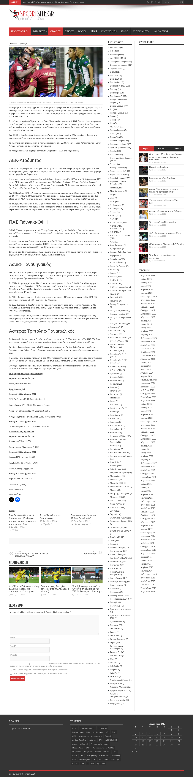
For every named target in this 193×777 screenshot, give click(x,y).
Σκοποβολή (115, 629)
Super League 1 (117, 171)
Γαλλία (113, 294)
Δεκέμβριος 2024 (148, 345)
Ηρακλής (114, 384)
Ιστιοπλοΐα (114, 394)
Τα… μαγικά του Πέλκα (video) (162, 222)
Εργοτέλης (114, 373)
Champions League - (87, 728)
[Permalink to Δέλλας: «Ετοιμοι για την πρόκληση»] (143, 218)
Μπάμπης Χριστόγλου (119, 493)
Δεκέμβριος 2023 (148, 387)
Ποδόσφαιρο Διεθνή (118, 599)
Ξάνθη (113, 511)
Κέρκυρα (114, 422)
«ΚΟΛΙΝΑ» (115, 48)
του (103, 763)
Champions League (118, 61)
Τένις (112, 659)
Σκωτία (113, 632)
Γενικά (113, 297)
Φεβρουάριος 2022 (149, 463)
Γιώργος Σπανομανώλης (120, 317)
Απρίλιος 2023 (147, 414)
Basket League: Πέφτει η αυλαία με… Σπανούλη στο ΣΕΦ (32, 553)
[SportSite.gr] (31, 19)
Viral (112, 198)
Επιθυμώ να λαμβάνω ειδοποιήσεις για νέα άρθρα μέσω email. (40, 673)
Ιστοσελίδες (115, 398)
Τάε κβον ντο (116, 656)
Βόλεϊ (82, 31)
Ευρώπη (113, 377)
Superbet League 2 (118, 178)
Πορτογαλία (115, 606)
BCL (112, 51)
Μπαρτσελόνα (77, 748)
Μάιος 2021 (146, 491)
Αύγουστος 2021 (148, 480)
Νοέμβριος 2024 (147, 348)
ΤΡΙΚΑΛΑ (114, 676)
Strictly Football (117, 168)
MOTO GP (114, 127)
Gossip (113, 120)
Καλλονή (114, 405)
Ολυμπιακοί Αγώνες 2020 (121, 521)
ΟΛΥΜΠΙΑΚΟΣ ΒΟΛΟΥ (120, 531)
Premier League (117, 141)
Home (14, 43)
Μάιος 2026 (146, 286)
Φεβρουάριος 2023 (149, 421)
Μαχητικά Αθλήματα (119, 473)
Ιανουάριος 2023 (148, 425)
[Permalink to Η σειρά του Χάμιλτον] (143, 174)
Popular (146, 148)
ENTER (113, 72)
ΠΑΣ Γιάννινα (116, 578)
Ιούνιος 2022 (146, 449)
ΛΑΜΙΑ (113, 462)
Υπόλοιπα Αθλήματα (119, 680)
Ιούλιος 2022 (146, 446)
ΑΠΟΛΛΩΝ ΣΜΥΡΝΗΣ (120, 235)
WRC (112, 202)
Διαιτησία (114, 334)
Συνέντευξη (115, 652)
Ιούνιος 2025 (146, 324)
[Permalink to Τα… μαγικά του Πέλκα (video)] (143, 229)
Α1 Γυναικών (116, 205)
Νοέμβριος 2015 (147, 585)
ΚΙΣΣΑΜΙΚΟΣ (116, 425)
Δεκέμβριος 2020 (148, 508)
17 (135, 741)
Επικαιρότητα (116, 366)
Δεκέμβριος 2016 (148, 539)
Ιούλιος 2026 (146, 279)
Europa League (116, 106)
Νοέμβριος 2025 (147, 307)
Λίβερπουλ (84, 744)
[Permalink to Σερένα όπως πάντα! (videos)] (143, 185)
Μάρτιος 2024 (146, 376)
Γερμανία (114, 301)
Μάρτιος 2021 (146, 498)
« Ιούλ (134, 751)
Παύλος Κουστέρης (118, 581)
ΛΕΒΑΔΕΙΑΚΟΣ (111, 740)
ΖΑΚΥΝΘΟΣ (115, 380)
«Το (107, 732)
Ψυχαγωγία (115, 703)
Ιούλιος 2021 (146, 484)
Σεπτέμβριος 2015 (148, 588)
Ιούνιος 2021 (146, 487)
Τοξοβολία (114, 666)
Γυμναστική (115, 327)
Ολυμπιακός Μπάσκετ (92, 752)
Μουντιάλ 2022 (116, 483)
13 (157, 737)
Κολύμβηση (109, 31)
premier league (98, 732)
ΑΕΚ (112, 215)
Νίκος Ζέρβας (116, 500)
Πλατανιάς (114, 588)
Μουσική (114, 490)
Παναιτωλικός (116, 551)
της (98, 763)
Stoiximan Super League (120, 158)
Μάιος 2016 (146, 564)
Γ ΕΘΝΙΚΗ (114, 280)
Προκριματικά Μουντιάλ (120, 609)
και (77, 763)
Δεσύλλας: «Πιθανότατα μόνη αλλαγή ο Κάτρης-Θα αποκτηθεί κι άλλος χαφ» (53, 2)
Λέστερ (75, 744)
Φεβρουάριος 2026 (149, 296)
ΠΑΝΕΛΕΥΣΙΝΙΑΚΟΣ (119, 558)
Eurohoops (114, 93)
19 (150, 741)
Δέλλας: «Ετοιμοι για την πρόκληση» (165, 211)
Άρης (112, 242)
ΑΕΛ (112, 219)
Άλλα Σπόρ (161, 31)
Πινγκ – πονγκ (116, 585)
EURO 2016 (102, 728)
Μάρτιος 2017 (146, 529)
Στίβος (69, 31)
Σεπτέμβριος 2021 (148, 477)
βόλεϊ (112, 760)
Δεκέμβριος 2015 (148, 581)
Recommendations (118, 144)
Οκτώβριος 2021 (148, 473)
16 (179, 737)
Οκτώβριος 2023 (148, 394)
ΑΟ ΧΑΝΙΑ (114, 232)
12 (150, 737)
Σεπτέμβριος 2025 (148, 314)
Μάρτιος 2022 (146, 460)
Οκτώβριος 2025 (148, 310)
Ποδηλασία (115, 592)
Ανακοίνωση (84, 736)
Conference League (118, 65)
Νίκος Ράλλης (116, 504)
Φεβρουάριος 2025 (149, 338)
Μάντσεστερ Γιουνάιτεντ (99, 744)
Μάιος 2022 (146, 453)
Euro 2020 (114, 75)
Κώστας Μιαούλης (118, 452)
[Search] (181, 2)
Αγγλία (113, 212)
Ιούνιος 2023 (146, 407)
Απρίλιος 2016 (147, 567)
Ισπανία (113, 391)
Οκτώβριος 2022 (148, 435)
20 (157, 741)
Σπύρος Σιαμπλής (117, 639)
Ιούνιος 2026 (146, 282)
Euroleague (115, 96)
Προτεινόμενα (116, 622)
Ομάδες (55, 31)
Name (12, 637)
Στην (94, 760)
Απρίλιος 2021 (147, 494)
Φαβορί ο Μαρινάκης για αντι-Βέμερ (165, 233)
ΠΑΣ (81, 756)
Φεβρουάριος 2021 (149, 501)
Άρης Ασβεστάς (116, 245)
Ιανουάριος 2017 (148, 536)
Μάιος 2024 (146, 369)
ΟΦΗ (112, 540)
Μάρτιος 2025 (146, 335)
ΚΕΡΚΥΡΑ (114, 418)
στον (92, 763)
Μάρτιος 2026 (146, 293)
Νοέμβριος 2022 (147, 432)
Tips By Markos (117, 191)
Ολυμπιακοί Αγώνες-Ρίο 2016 (103, 748)
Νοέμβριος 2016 (147, 543)
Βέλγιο (113, 269)
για (118, 760)
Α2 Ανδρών (115, 208)
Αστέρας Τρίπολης (118, 252)
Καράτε (113, 412)
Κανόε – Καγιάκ (117, 408)
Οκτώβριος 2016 (148, 546)
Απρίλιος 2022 (147, 456)
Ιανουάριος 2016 (148, 578)
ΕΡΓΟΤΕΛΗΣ (116, 370)
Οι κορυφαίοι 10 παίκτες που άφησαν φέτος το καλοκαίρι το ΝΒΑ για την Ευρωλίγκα (165, 157)
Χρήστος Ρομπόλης (118, 690)
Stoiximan (114, 154)
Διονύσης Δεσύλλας (118, 337)
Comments (176, 148)
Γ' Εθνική (114, 283)
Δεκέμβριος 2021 (148, 470)
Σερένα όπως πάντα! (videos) (162, 178)
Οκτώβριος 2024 (148, 352)
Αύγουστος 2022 (148, 442)
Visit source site (16, 489)
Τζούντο (113, 662)
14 (164, 737)
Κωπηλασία (115, 449)
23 (179, 741)
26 (150, 745)
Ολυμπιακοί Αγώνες (119, 518)
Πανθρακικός (116, 561)
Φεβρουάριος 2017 (149, 532)
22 (171, 741)
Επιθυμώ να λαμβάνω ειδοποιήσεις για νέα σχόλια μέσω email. (41, 670)
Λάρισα (113, 466)
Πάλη (112, 544)
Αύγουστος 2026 (148, 276)
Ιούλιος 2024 (146, 362)
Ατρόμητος (114, 256)
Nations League (117, 130)
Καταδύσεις (115, 415)
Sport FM (22, 102)
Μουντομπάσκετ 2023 (119, 486)
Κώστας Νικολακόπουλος (121, 456)
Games (113, 116)
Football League (117, 113)
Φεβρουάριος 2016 (149, 574)
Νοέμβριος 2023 (147, 390)
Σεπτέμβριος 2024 (148, 355)
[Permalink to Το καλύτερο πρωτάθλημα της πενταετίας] (143, 262)
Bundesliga (115, 54)
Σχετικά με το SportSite (21, 728)
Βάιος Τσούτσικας (118, 266)
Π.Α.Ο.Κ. (106, 752)
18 (143, 741)
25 (143, 745)
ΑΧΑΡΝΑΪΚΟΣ (116, 263)
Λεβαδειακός (115, 469)
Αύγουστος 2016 (148, 553)
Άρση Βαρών (116, 249)
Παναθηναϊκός (116, 547)
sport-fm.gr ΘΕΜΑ (118, 147)
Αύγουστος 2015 (148, 592)
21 (164, 741)
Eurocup (113, 89)
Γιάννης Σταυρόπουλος (120, 304)
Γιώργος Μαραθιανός (119, 310)
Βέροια (113, 273)
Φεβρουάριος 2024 (149, 380)
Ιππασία (113, 387)
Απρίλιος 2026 (147, 289)
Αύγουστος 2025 (148, 317)
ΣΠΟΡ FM (114, 635)
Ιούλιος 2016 (146, 557)
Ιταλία (112, 401)
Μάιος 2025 (146, 328)
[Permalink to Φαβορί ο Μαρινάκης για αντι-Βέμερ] (143, 240)
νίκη (82, 763)
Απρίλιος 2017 (147, 526)
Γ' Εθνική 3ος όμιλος (119, 290)
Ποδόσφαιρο (19, 31)
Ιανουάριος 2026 (148, 300)
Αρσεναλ (108, 736)
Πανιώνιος (114, 565)
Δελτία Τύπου (116, 330)
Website (13, 655)
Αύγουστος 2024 (148, 359)
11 (143, 737)
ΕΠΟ (101, 740)
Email (12, 646)
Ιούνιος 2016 (146, 560)
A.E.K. (74, 728)
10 (135, 737)
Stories (113, 164)
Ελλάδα (113, 351)
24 (135, 745)
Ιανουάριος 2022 (148, 467)
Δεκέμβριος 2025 (148, 303)
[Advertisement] (129, 17)
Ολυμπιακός (115, 527)
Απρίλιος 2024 (147, 373)
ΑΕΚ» (74, 736)
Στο (100, 760)
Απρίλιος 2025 (147, 331)
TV (111, 195)
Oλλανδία (114, 137)
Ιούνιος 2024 (146, 366)
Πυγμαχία (114, 625)
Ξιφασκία (114, 514)
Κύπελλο (114, 432)
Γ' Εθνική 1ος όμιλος (119, 287)
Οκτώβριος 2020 (148, 515)
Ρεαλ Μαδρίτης (84, 760)
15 (171, 737)
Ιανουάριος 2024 (148, 383)
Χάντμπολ (114, 683)
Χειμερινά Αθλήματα (119, 687)
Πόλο (124, 31)
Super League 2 (117, 174)
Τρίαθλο (113, 673)
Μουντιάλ (114, 479)
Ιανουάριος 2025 (148, 341)
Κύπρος (113, 446)
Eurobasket (115, 82)
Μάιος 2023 (146, 411)
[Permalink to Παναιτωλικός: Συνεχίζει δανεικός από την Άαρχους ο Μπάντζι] (56, 583)
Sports (113, 151)
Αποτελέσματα (96, 736)
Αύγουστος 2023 (148, 401)
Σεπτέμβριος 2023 (148, 397)
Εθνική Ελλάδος (117, 341)
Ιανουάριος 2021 (148, 505)
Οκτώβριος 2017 (148, 519)
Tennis (93, 31)
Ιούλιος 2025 (146, 321)
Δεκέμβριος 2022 (148, 428)
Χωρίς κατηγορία (117, 700)
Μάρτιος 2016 (146, 571)
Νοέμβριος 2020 (147, 512)
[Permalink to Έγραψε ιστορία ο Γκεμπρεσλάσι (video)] (143, 207)
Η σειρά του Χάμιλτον (158, 167)
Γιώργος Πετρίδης (117, 314)
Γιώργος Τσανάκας (118, 324)
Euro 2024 (114, 79)
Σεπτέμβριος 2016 (148, 550)
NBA (112, 134)
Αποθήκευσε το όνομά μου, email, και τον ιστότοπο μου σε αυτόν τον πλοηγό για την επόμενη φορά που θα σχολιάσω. (55, 665)
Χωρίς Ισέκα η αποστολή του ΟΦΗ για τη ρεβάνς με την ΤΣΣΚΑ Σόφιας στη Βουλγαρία (87, 589)
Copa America (116, 68)
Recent (161, 148)
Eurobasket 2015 (117, 86)
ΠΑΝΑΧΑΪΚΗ (116, 554)
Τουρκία (113, 669)
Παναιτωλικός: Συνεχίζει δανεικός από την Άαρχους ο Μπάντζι (55, 589)
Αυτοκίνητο (141, 31)
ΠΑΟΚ (39, 102)
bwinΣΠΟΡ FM (116, 58)
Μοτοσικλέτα (115, 476)
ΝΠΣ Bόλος (115, 507)
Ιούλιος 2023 (146, 404)
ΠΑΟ (114, 752)
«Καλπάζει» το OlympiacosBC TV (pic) (166, 244)
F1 (111, 109)
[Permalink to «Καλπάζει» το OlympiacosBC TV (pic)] (143, 251)
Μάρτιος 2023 (146, 418)
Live (112, 123)
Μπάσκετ (39, 31)
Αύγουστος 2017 (148, 522)
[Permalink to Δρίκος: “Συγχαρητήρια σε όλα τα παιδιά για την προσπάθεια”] (143, 196)
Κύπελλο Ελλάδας (118, 436)
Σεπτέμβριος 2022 (148, 439)
